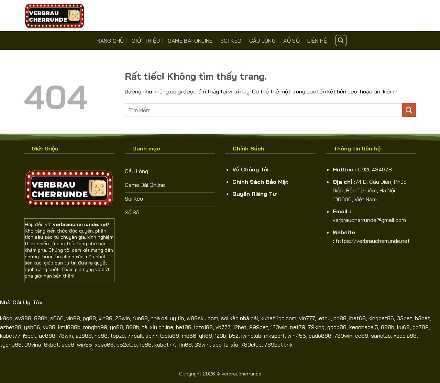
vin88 (73, 318)
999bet (258, 327)
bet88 (183, 327)
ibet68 (357, 318)
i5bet (29, 335)
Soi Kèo (230, 40)
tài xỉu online (157, 327)
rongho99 (95, 327)
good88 (336, 327)
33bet (404, 318)
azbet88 (10, 327)
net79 (297, 327)
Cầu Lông (262, 40)
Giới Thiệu (146, 40)
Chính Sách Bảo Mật (260, 181)
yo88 (116, 327)
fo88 (146, 344)
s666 (57, 318)
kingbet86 (381, 318)
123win (279, 327)
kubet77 (10, 335)
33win (202, 344)
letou (324, 318)
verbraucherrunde (241, 374)
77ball (135, 335)
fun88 (140, 318)
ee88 (361, 335)
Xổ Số (291, 40)
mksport (274, 335)
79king (316, 327)
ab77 (151, 335)
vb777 (223, 327)
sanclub (381, 335)
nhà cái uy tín (167, 318)
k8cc (6, 318)
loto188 (203, 327)
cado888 (320, 335)
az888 (84, 335)
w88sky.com (202, 318)
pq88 (339, 318)
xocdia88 (405, 335)
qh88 (205, 335)
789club (251, 344)
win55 (84, 344)
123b (220, 335)
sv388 (23, 318)
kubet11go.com (278, 318)
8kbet (51, 344)
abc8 (68, 344)
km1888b (69, 327)
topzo (117, 335)
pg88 (89, 318)
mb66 (189, 335)
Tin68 (184, 344)
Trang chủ (108, 40)
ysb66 (32, 327)
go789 (420, 327)
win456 (296, 335)
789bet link (278, 344)
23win (122, 318)
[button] (341, 40)
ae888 (47, 335)
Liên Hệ (317, 40)
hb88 (101, 335)
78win (65, 335)
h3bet (422, 318)
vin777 (307, 318)
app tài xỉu (225, 344)
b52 (234, 335)
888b (40, 318)
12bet (239, 327)
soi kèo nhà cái (239, 318)
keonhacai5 (363, 327)
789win (343, 335)
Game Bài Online (190, 40)
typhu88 (11, 344)
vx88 (49, 327)
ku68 (403, 327)
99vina (32, 344)
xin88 (105, 318)
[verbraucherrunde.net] (58, 15)
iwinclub (251, 335)
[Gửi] (409, 109)
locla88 (169, 335)
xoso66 (104, 344)
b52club (127, 344)
